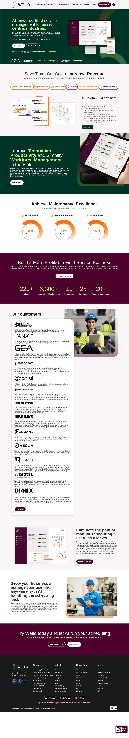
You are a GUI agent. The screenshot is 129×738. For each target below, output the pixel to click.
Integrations (63, 4)
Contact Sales (17, 182)
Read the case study (56, 644)
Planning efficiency (58, 86)
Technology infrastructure (89, 86)
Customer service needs (109, 86)
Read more (20, 509)
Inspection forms (43, 86)
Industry (51, 4)
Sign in (94, 4)
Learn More (87, 127)
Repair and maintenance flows (23, 86)
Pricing (86, 4)
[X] (112, 708)
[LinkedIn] (115, 708)
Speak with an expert (64, 276)
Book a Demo (18, 46)
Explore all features (84, 561)
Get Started (103, 4)
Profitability (73, 86)
